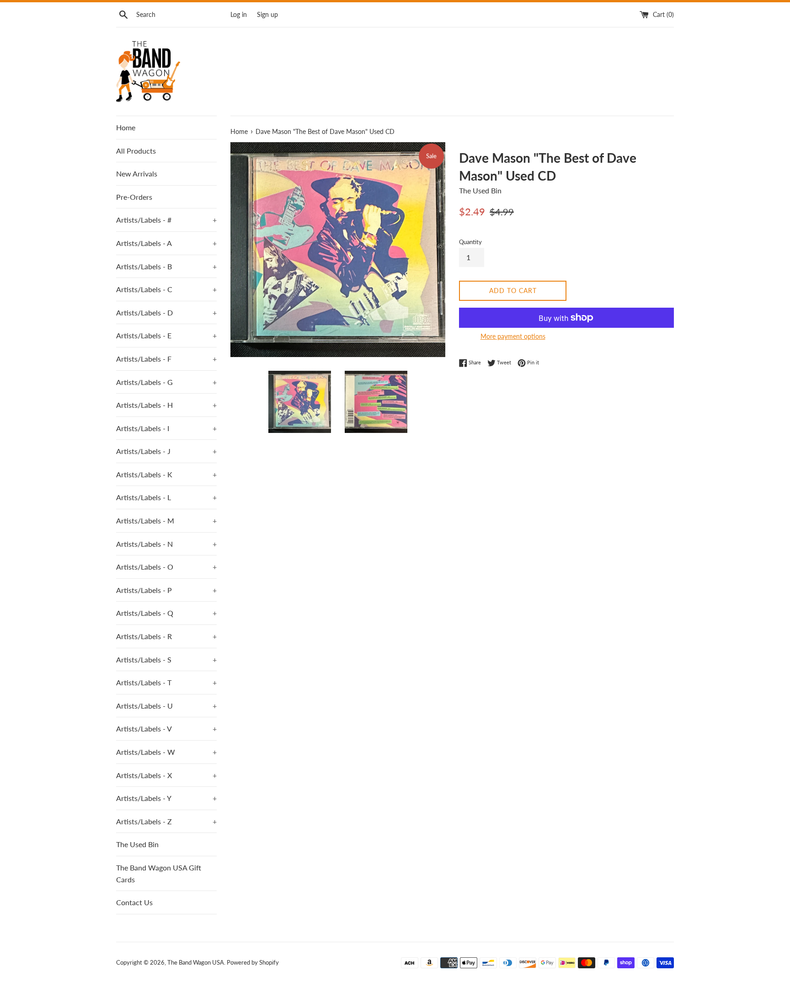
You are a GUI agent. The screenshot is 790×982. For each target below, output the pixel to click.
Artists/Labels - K (166, 474)
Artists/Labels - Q (166, 612)
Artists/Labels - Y (166, 798)
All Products (136, 150)
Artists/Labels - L (166, 497)
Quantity (470, 242)
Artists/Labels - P (166, 590)
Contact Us (134, 902)
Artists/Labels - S (166, 659)
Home (125, 127)
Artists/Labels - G (166, 382)
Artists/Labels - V (166, 728)
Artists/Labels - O (166, 566)
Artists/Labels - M (166, 520)
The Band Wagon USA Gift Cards (158, 873)
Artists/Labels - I (166, 428)
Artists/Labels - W (166, 751)
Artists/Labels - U (166, 705)
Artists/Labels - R (166, 636)
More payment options (512, 336)
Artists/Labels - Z (166, 821)
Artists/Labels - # (166, 219)
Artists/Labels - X (166, 775)
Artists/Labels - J (166, 451)
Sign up (267, 14)
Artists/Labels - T (166, 682)
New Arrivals (136, 173)
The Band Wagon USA (195, 962)
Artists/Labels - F (166, 358)
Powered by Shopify (253, 962)
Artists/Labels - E (166, 335)
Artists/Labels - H (166, 404)
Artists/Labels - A (166, 243)
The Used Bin (137, 844)
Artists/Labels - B (166, 266)
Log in (238, 14)
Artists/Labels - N (166, 543)
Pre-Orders (134, 196)
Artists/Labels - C (166, 289)
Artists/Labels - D (166, 312)
